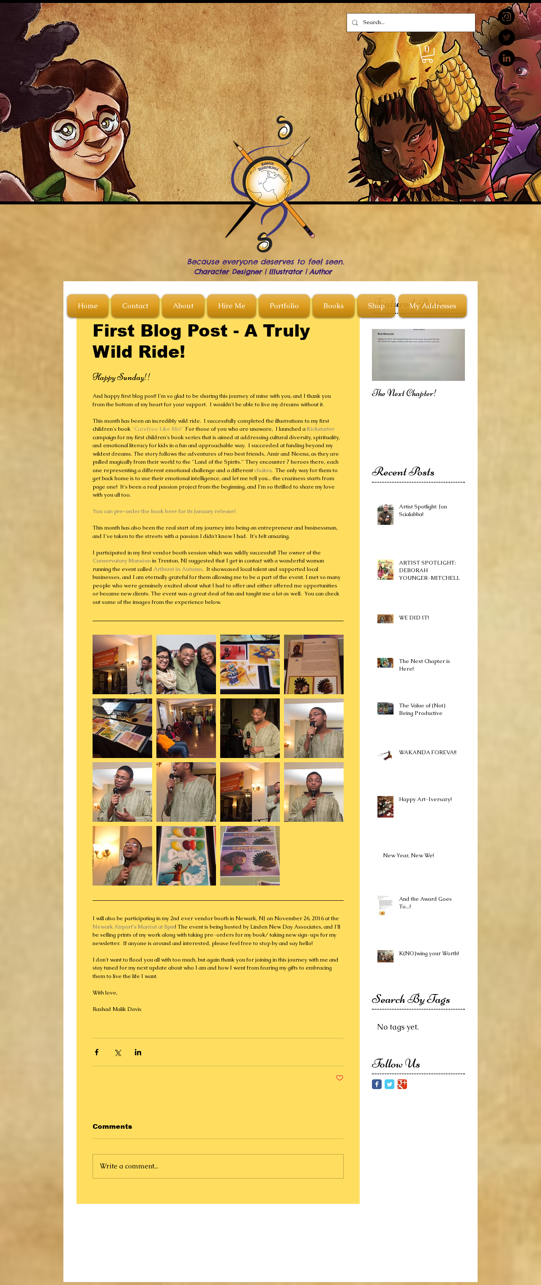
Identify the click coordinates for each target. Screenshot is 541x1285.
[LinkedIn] (506, 58)
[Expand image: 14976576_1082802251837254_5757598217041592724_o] (122, 792)
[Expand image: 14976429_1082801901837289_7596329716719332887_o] (314, 792)
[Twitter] (506, 37)
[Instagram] (506, 16)
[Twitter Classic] (389, 1084)
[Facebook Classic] (377, 1084)
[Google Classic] (402, 1084)
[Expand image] (122, 664)
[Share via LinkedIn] (138, 1052)
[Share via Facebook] (97, 1052)
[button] (427, 54)
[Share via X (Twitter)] (117, 1052)
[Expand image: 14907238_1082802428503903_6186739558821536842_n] (186, 792)
